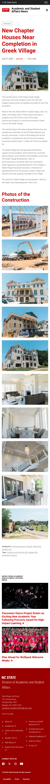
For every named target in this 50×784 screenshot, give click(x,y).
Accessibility (7, 779)
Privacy (17, 779)
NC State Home (10, 2)
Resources (26, 779)
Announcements (18, 546)
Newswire (37, 546)
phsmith (19, 59)
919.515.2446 (7, 714)
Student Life (7, 549)
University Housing (9, 555)
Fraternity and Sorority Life (17, 552)
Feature (29, 546)
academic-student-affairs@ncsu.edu (17, 708)
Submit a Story (35, 741)
